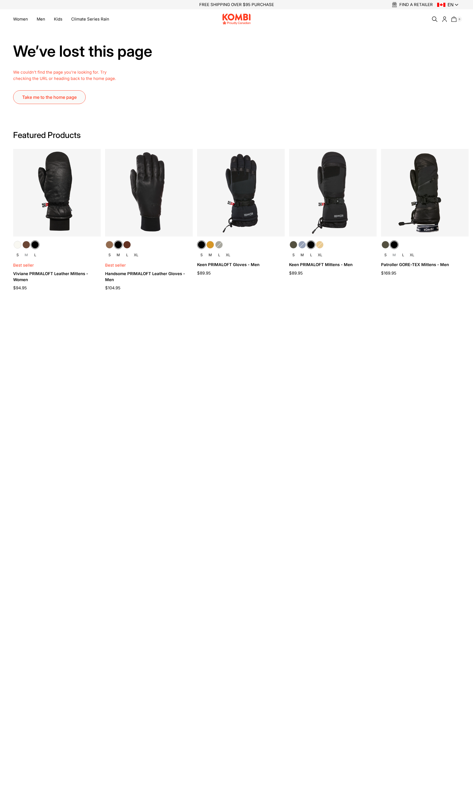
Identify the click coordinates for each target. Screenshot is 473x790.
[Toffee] (109, 245)
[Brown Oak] (26, 245)
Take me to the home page (49, 97)
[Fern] (219, 245)
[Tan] (210, 245)
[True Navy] (302, 245)
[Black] (35, 245)
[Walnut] (127, 245)
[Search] (433, 19)
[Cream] (17, 245)
